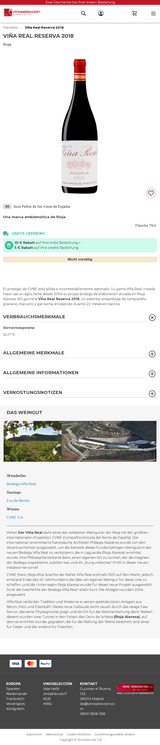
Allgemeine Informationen (41, 372)
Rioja (7, 44)
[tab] (80, 318)
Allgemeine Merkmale (33, 353)
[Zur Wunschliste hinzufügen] (151, 193)
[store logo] (20, 14)
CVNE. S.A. (15, 517)
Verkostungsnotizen (32, 392)
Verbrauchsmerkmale (34, 317)
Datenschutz (54, 734)
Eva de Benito (18, 501)
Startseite (11, 27)
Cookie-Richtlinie (79, 734)
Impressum (34, 734)
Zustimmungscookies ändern (115, 734)
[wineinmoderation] (135, 693)
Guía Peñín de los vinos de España (41, 206)
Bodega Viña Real (21, 484)
